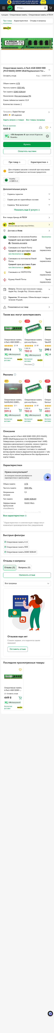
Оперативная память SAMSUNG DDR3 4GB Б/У (12, 401)
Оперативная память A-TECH (41, 15)
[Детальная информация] (15, 374)
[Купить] (20, 350)
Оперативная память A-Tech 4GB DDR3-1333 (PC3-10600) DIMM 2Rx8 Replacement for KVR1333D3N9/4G (12, 689)
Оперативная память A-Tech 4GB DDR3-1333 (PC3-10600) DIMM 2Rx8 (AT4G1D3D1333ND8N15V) (12, 341)
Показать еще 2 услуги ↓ (27, 210)
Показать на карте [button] (19, 243)
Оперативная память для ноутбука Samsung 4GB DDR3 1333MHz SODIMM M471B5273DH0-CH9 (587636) (33, 341)
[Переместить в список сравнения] (40, 127)
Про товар (7, 21)
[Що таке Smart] (7, 28)
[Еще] (49, 70)
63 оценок (17, 115)
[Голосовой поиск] (45, 8)
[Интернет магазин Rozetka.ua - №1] (10, 8)
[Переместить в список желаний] (47, 127)
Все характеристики (15, 516)
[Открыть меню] (3, 8)
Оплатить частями (27, 151)
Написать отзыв (27, 575)
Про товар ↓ (15, 162)
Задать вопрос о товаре (13, 120)
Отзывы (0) (9, 568)
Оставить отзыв (18, 649)
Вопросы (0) (24, 568)
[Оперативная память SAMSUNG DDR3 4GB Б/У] (13, 389)
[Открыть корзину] (50, 8)
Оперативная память (18, 15)
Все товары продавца (35, 120)
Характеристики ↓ (39, 162)
